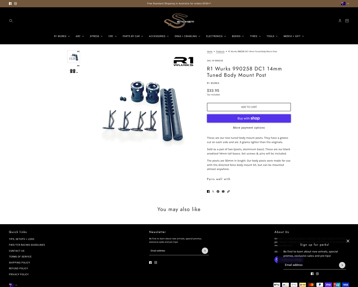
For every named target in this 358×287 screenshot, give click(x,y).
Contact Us (16, 251)
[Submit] (342, 265)
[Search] (11, 21)
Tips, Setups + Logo (21, 239)
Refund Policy (18, 268)
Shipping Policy (19, 262)
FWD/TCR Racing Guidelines (27, 245)
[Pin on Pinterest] (218, 191)
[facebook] (10, 3)
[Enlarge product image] (142, 107)
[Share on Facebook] (208, 191)
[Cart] (347, 21)
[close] (348, 241)
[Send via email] (223, 191)
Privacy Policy (19, 274)
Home (209, 51)
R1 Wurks (213, 83)
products (220, 51)
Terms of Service (20, 256)
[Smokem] (179, 20)
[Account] (340, 21)
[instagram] (15, 3)
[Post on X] (213, 191)
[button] (228, 191)
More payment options (249, 127)
